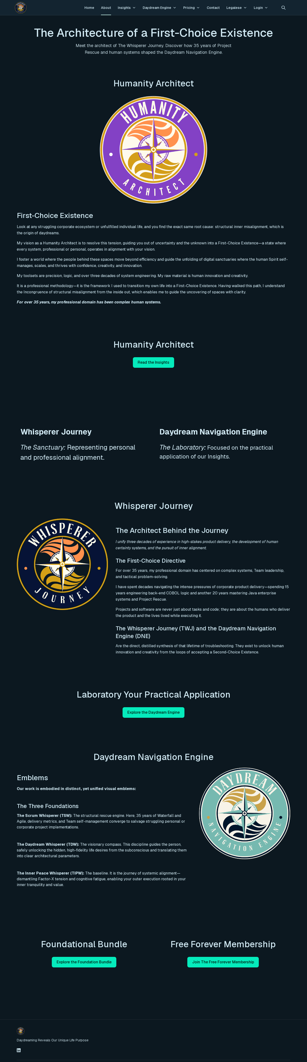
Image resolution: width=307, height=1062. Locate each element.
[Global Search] (283, 7)
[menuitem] (89, 8)
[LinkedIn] (19, 1050)
